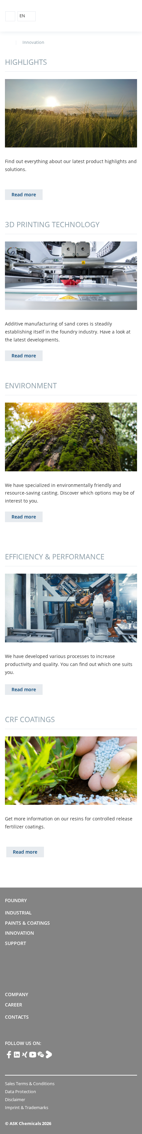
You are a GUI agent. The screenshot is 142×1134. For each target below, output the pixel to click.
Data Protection (20, 1091)
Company (16, 994)
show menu (10, 16)
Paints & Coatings (27, 923)
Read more (24, 194)
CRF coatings (30, 719)
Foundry (16, 900)
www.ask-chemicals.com (7, 42)
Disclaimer (15, 1099)
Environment (31, 385)
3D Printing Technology (52, 224)
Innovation (19, 933)
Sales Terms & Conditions (29, 1084)
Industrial (18, 912)
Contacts (17, 1017)
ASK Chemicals (106, 16)
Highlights (26, 62)
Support (15, 943)
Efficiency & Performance (54, 556)
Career (13, 1004)
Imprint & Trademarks (26, 1107)
